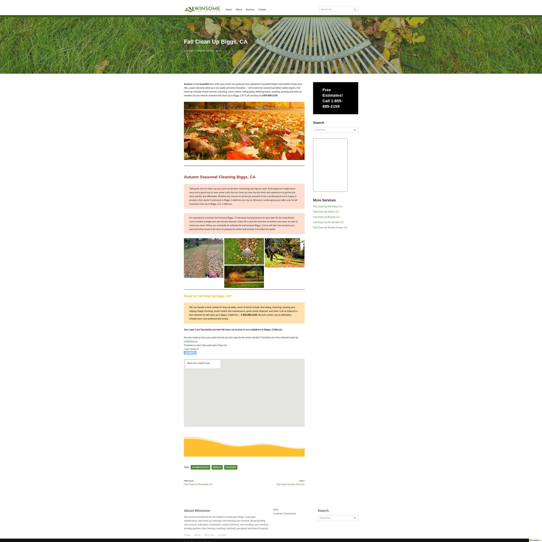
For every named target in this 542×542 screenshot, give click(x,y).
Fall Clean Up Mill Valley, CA (327, 206)
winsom (190, 51)
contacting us (190, 341)
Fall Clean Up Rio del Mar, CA (328, 222)
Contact (262, 9)
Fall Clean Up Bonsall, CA (326, 217)
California (200, 51)
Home (229, 9)
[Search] (355, 9)
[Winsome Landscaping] (202, 9)
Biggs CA (217, 467)
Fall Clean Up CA (213, 51)
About (239, 9)
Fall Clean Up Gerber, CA (326, 212)
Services (250, 9)
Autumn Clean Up (200, 467)
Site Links (209, 535)
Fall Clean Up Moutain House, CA (330, 227)
